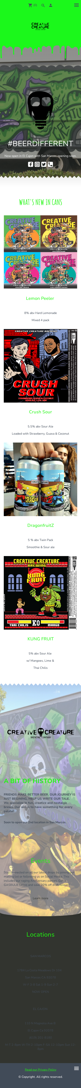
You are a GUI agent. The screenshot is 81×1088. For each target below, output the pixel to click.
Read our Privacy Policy (40, 1070)
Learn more (40, 898)
